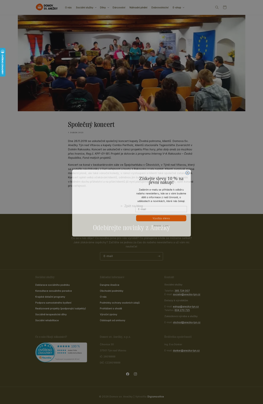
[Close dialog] (187, 172)
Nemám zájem (161, 225)
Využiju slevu (161, 217)
